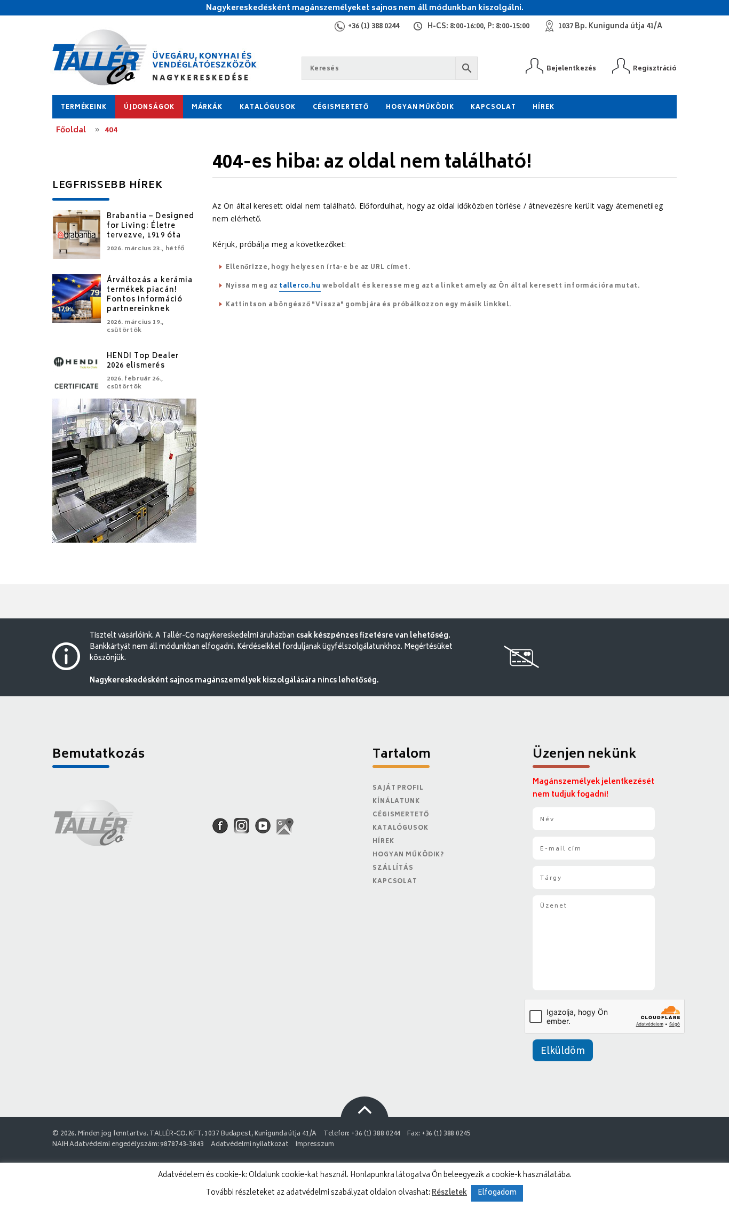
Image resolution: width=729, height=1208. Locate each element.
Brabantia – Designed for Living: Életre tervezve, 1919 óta (150, 226)
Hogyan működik (420, 107)
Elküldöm (563, 1052)
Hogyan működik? (408, 855)
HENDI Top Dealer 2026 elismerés (143, 361)
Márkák (207, 107)
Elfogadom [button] (497, 1193)
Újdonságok (149, 107)
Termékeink (84, 107)
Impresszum (315, 1144)
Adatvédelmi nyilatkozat (250, 1144)
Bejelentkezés (571, 68)
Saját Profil (398, 788)
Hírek (543, 107)
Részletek (449, 1193)
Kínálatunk (396, 802)
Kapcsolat (493, 107)
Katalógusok (268, 107)
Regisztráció (655, 68)
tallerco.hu (300, 286)
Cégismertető (341, 107)
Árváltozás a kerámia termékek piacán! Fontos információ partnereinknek (150, 295)
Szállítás (393, 868)
